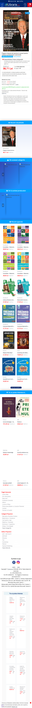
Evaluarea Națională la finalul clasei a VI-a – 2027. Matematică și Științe (23, 326)
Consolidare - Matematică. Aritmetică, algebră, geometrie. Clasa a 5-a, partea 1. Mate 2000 (23, 273)
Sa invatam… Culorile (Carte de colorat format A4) (12, 668)
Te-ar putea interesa (16, 593)
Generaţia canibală (7, 483)
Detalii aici (14, 707)
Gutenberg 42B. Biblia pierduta (23, 352)
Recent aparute (17, 221)
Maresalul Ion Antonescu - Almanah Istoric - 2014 (22, 688)
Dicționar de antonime (22, 617)
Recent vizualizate (17, 122)
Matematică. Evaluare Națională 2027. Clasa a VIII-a (23, 300)
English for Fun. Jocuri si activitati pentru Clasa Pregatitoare (22, 669)
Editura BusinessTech (7, 56)
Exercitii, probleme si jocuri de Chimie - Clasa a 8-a (23, 452)
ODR (18, 567)
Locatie (17, 84)
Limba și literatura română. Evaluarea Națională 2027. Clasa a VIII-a (9, 300)
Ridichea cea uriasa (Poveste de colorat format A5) (22, 600)
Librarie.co (10, 569)
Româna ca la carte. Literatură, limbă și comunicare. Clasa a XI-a (12, 632)
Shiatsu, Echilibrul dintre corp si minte (12, 599)
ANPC (13, 567)
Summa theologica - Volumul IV (9, 422)
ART (18, 419)
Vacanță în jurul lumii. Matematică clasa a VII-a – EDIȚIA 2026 (9, 379)
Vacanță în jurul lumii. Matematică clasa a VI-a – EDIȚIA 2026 (23, 379)
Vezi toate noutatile (15, 387)
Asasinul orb (22, 651)
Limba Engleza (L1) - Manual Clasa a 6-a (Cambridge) (23, 483)
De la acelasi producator (17, 190)
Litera (18, 350)
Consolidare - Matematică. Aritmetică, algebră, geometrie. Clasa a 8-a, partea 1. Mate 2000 (9, 247)
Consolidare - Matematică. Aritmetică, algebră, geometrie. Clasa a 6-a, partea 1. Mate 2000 (9, 273)
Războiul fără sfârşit (7, 352)
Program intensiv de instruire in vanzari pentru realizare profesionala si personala (9, 150)
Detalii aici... (4, 93)
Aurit (21, 629)
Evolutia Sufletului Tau (12, 687)
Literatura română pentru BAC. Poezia (11, 618)
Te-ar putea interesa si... (17, 392)
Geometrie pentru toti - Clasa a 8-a (11, 653)
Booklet (4, 377)
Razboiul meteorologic (8, 452)
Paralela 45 (5, 245)
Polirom (4, 350)
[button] (3, 174)
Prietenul (19, 422)
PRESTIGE (5, 450)
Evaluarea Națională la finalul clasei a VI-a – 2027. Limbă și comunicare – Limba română (9, 326)
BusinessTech (6, 148)
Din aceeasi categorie (17, 160)
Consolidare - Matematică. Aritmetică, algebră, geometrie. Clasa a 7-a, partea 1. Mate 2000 (23, 247)
